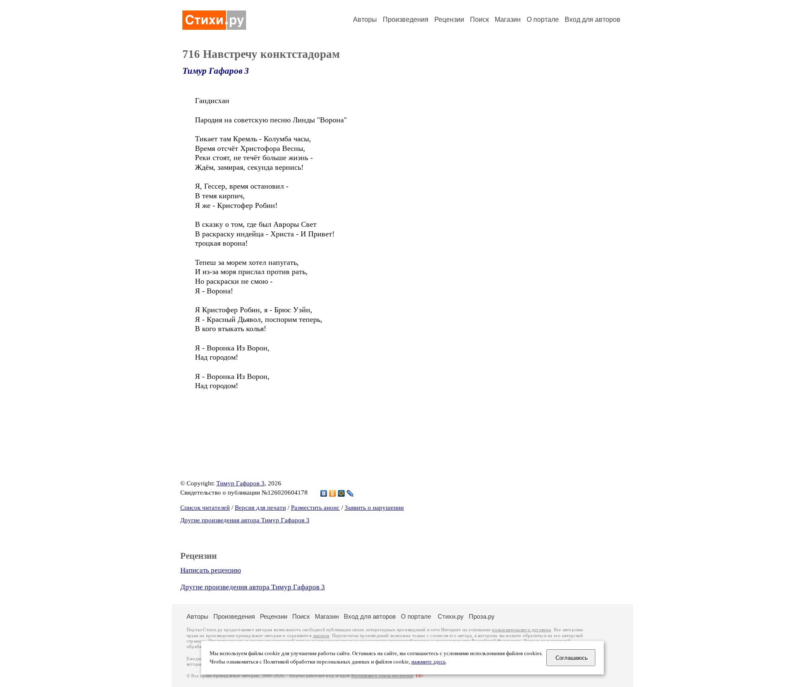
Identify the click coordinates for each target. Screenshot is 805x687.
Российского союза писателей (382, 676)
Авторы (365, 19)
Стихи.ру (451, 616)
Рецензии (449, 19)
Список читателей (205, 507)
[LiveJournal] (350, 493)
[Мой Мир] (341, 493)
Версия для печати (260, 507)
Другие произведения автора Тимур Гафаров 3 (244, 520)
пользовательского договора (521, 629)
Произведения (405, 19)
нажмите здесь (428, 662)
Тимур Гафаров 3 (215, 71)
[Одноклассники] (332, 493)
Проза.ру (482, 616)
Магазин (508, 19)
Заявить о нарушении (374, 507)
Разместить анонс (315, 507)
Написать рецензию (210, 570)
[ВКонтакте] (323, 493)
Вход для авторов (593, 19)
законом (321, 635)
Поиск (479, 19)
